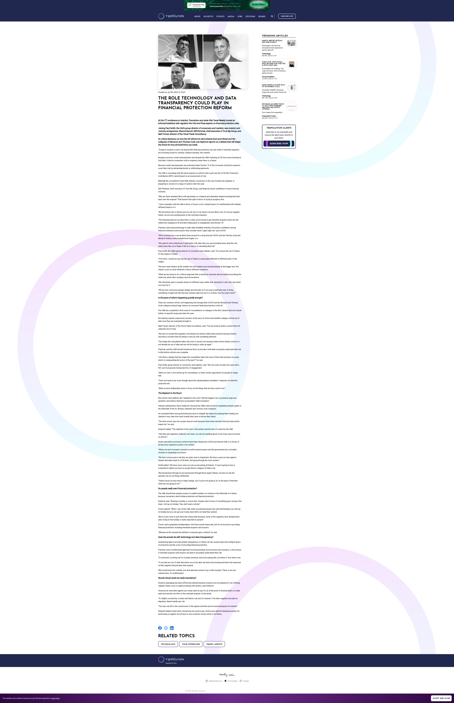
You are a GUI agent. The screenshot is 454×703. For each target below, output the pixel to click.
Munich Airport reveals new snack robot (272, 41)
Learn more (55, 698)
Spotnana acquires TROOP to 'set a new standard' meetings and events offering (273, 107)
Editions (250, 17)
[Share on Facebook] (160, 629)
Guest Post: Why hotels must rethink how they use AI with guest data (273, 63)
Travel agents (214, 644)
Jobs (240, 17)
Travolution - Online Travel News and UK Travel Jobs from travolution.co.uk (171, 659)
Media (231, 17)
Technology (168, 644)
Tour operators (191, 644)
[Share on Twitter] (166, 629)
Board (261, 17)
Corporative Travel (269, 116)
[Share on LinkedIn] (172, 629)
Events (220, 17)
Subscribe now (287, 16)
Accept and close (441, 698)
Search (272, 16)
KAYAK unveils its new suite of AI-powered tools (273, 85)
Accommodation (268, 76)
